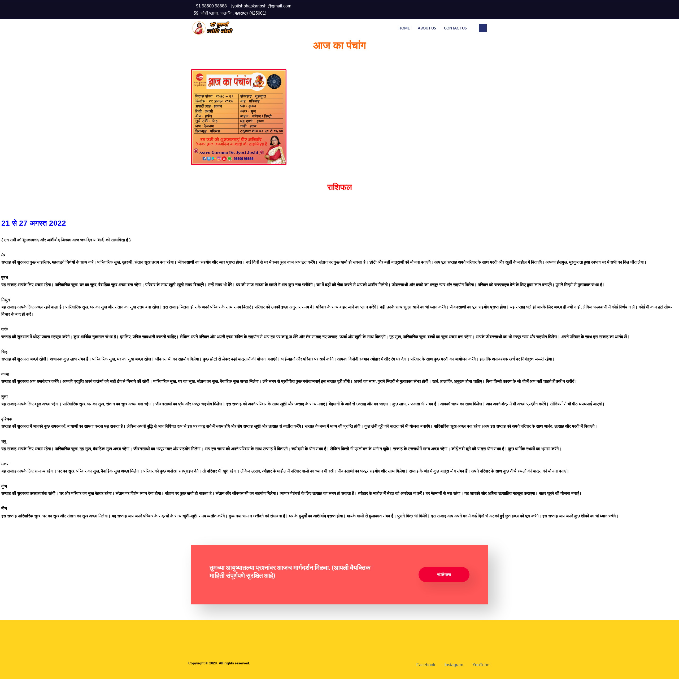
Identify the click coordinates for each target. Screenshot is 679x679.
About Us (427, 28)
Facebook (425, 665)
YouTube (480, 665)
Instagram (453, 665)
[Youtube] (481, 10)
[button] (483, 28)
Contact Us (455, 28)
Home (404, 28)
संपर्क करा (444, 574)
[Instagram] (471, 10)
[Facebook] (460, 10)
